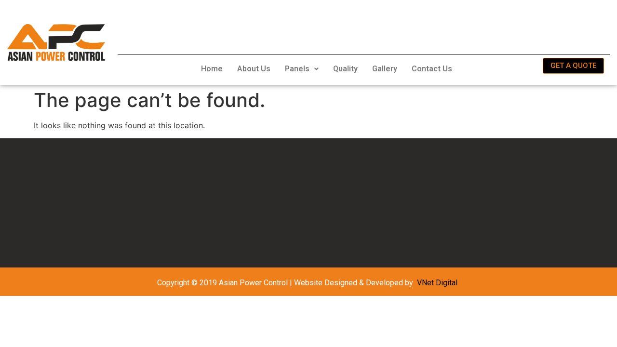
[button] (302, 69)
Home (212, 68)
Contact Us (432, 68)
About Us (253, 68)
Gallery (384, 68)
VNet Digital (437, 282)
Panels (297, 68)
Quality (345, 68)
